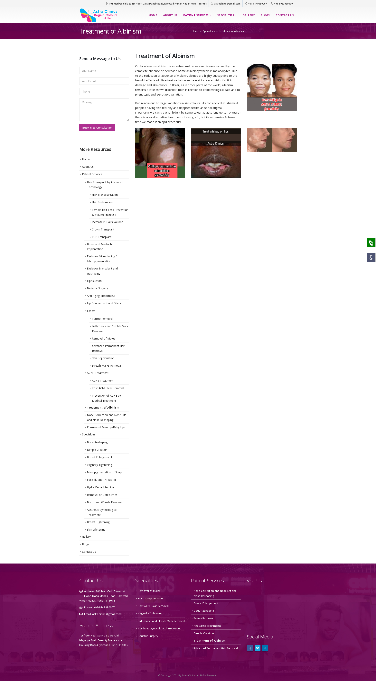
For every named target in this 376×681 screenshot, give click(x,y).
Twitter (257, 648)
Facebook (250, 648)
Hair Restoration (102, 202)
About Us (170, 15)
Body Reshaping (97, 442)
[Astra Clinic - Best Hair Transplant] (98, 15)
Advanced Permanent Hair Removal (216, 648)
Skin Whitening (96, 529)
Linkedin (265, 648)
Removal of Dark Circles (102, 495)
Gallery (249, 15)
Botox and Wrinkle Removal (104, 502)
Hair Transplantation (105, 195)
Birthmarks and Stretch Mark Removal (161, 621)
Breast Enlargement (99, 457)
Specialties (225, 15)
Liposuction (94, 281)
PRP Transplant (101, 237)
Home (153, 15)
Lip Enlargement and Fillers (104, 303)
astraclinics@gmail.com (227, 3)
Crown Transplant (103, 229)
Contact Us (285, 15)
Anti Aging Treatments (101, 296)
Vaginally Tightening (99, 465)
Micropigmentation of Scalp (104, 472)
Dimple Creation (97, 450)
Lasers (91, 311)
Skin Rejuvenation (103, 358)
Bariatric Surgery (97, 288)
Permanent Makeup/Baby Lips (106, 427)
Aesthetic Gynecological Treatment (159, 628)
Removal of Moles (103, 338)
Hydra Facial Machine (100, 487)
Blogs (265, 15)
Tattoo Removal (102, 318)
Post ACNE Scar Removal (108, 388)
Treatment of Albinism (103, 407)
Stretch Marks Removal (106, 365)
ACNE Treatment (97, 373)
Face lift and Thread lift (101, 480)
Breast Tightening (98, 522)
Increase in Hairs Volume (107, 222)
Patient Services (196, 15)
